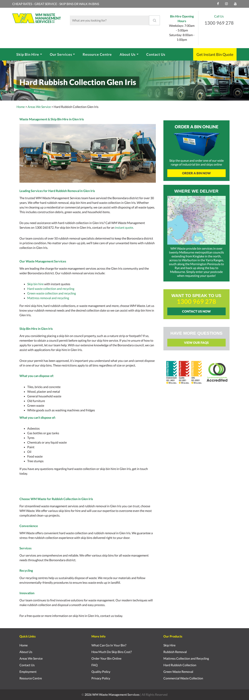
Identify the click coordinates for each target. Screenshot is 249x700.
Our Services (61, 54)
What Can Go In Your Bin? (108, 645)
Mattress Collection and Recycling (186, 658)
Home (21, 107)
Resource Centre (97, 54)
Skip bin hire (35, 284)
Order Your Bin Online (106, 658)
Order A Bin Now (196, 173)
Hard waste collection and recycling (50, 288)
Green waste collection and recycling (51, 293)
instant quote (124, 227)
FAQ (94, 665)
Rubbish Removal (175, 652)
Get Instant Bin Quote (214, 54)
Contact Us (155, 54)
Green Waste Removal (178, 671)
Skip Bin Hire (27, 54)
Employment (28, 671)
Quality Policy (100, 671)
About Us (128, 54)
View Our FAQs (196, 342)
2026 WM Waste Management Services (112, 694)
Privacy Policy (100, 678)
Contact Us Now (196, 311)
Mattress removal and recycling (48, 298)
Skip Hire (169, 645)
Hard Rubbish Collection (179, 665)
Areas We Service (31, 658)
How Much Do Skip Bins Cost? (111, 652)
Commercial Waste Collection (183, 678)
